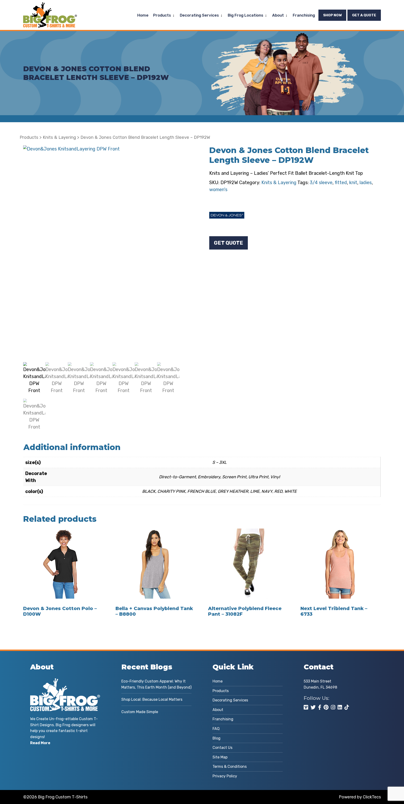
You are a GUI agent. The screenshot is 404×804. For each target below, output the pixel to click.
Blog (216, 738)
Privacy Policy (225, 776)
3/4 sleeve (321, 182)
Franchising (304, 15)
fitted (341, 182)
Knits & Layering (59, 137)
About (278, 15)
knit (353, 182)
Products (162, 15)
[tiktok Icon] (346, 707)
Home (142, 15)
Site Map (220, 757)
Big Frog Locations (245, 15)
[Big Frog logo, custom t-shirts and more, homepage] (50, 6)
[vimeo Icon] (306, 707)
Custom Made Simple (139, 712)
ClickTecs (372, 797)
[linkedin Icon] (340, 707)
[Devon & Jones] (226, 215)
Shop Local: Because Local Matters (151, 699)
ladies (366, 182)
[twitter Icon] (313, 707)
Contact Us (222, 747)
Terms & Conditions (230, 766)
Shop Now (332, 15)
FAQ (216, 728)
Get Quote (228, 243)
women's (218, 189)
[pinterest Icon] (326, 707)
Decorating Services (199, 15)
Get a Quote (364, 15)
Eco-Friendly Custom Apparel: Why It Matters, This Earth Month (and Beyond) (156, 684)
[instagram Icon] (333, 707)
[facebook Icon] (319, 707)
